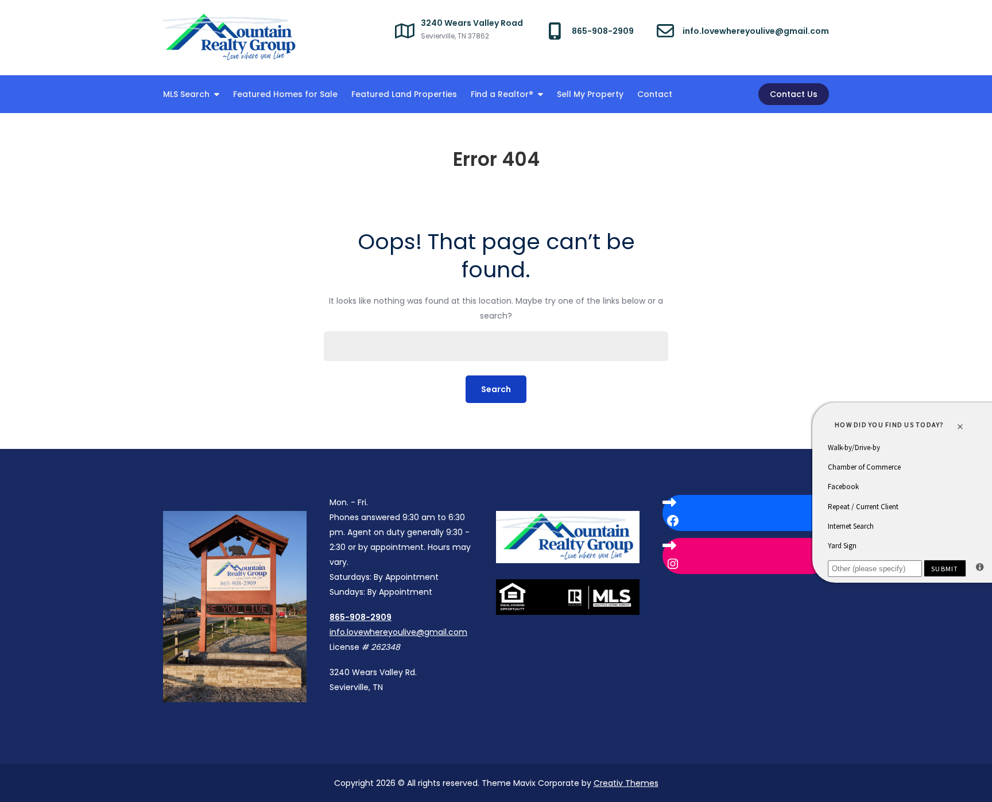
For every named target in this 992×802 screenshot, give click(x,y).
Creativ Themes (626, 783)
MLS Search (186, 94)
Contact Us (793, 94)
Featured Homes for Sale (285, 94)
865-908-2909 (361, 617)
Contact (654, 94)
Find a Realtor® (502, 94)
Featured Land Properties (404, 94)
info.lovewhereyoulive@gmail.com (398, 632)
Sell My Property (590, 94)
